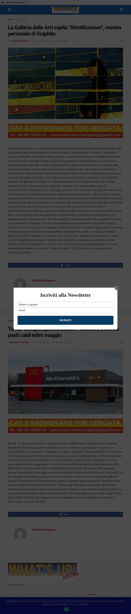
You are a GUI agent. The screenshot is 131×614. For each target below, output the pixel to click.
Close (116, 288)
